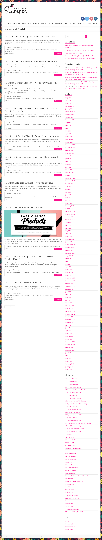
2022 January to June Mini (73, 412)
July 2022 (68, 225)
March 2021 (68, 270)
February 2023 (69, 206)
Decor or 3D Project (71, 456)
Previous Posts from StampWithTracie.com (78, 476)
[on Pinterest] (91, 19)
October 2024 (69, 150)
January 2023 (69, 209)
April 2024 (68, 167)
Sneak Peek (68, 487)
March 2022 (68, 236)
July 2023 (68, 192)
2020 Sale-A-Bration (40, 124)
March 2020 (68, 303)
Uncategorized (9, 51)
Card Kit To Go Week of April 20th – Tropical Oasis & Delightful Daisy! (28, 257)
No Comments (10, 53)
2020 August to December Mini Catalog (16, 49)
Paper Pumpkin (47, 72)
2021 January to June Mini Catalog (75, 401)
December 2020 (70, 278)
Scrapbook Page (70, 484)
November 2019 (70, 314)
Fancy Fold (68, 462)
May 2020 (68, 297)
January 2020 (69, 308)
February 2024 (69, 172)
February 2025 (69, 139)
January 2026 (69, 109)
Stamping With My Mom (72, 498)
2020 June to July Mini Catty (34, 49)
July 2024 (68, 159)
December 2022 (70, 211)
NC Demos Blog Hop (40, 98)
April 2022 (68, 233)
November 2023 (70, 181)
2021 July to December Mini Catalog (76, 404)
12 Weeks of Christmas (72, 379)
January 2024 (69, 175)
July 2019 (68, 325)
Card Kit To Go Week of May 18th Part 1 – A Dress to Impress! (32, 136)
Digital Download (70, 459)
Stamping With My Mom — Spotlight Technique (79, 50)
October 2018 (69, 347)
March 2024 (68, 170)
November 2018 (70, 344)
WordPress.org (69, 529)
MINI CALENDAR (93, 23)
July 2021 (68, 258)
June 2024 (68, 161)
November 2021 (70, 247)
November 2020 (70, 281)
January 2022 (69, 242)
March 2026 (68, 103)
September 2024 (70, 153)
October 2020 (69, 283)
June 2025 (68, 128)
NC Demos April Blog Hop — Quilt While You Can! (80, 56)
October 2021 (69, 250)
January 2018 (69, 367)
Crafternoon (69, 451)
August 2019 (69, 322)
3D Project (68, 434)
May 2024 (68, 164)
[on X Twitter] (87, 19)
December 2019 (70, 311)
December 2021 (70, 245)
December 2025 (70, 111)
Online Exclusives (70, 470)
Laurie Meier (69, 72)
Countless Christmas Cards (73, 448)
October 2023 (69, 184)
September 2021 (70, 253)
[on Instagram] (96, 19)
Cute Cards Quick (70, 454)
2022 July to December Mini (73, 415)
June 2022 (68, 228)
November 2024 (70, 148)
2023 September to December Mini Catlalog (78, 423)
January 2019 (69, 339)
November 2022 (70, 214)
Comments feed (70, 527)
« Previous (10, 307)
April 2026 (68, 100)
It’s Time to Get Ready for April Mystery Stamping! (80, 58)
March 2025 (68, 136)
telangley (9, 47)
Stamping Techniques (51, 124)
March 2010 (68, 369)
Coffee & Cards (69, 442)
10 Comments (10, 101)
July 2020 (68, 292)
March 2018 (68, 361)
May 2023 (68, 197)
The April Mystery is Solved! (73, 53)
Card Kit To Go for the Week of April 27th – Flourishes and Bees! (31, 158)
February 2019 (69, 336)
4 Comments (10, 149)
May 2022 (68, 231)
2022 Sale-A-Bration (71, 418)
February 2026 (69, 106)
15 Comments (10, 200)
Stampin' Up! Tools (71, 492)
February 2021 (69, 272)
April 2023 (68, 200)
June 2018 (68, 356)
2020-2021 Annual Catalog (73, 398)
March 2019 (68, 333)
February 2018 (69, 364)
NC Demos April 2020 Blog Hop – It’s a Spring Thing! (28, 182)
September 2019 (70, 319)
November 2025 (70, 114)
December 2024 (70, 145)
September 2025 (70, 120)
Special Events (69, 490)
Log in (67, 521)
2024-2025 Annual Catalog (73, 431)
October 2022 (69, 217)
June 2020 (68, 295)
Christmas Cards (53, 49)
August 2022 (69, 222)
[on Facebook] (83, 19)
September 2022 (70, 220)
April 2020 (68, 300)
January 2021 (69, 275)
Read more (58, 53)
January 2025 (69, 142)
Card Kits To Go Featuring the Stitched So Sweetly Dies (29, 36)
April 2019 (68, 331)
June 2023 (68, 195)
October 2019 (69, 317)
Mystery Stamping (70, 465)
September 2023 (70, 186)
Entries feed (69, 524)
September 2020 (70, 286)
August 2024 (69, 156)
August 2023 (69, 189)
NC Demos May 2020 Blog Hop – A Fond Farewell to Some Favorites (31, 84)
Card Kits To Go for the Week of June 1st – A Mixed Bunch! (30, 61)
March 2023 (68, 203)
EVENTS (66, 23)
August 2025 (69, 123)
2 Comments (10, 128)
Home (9, 23)
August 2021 (69, 256)
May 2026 (68, 98)
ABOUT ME (16, 23)
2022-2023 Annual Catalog (73, 420)
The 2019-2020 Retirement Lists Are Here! (23, 207)
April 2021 (68, 267)
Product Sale (69, 479)
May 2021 (68, 264)
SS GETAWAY (82, 23)
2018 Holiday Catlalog (71, 381)
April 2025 (68, 134)
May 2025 (68, 131)
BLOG (29, 23)
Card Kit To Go (45, 49)
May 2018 (68, 358)
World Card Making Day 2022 (74, 512)
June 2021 (68, 261)
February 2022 (69, 239)
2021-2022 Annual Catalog (73, 409)
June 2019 (68, 328)
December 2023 (70, 178)
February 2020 (69, 306)
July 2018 (68, 353)
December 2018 (70, 342)
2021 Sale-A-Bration (71, 406)
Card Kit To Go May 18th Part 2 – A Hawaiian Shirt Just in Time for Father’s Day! (30, 109)
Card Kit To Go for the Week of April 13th (23, 282)
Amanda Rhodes (70, 77)
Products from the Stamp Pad (74, 481)
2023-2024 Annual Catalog (73, 426)
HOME (24, 23)
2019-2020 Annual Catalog (13, 72)
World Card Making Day (72, 509)
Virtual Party (69, 506)
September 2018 (70, 350)
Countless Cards (70, 445)
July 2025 (68, 125)
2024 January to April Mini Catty (74, 429)
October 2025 (69, 117)
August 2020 (69, 289)
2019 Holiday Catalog (71, 384)
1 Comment (56, 272)
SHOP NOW (58, 23)
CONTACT (44, 23)
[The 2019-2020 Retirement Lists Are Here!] (33, 211)
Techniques (68, 501)
